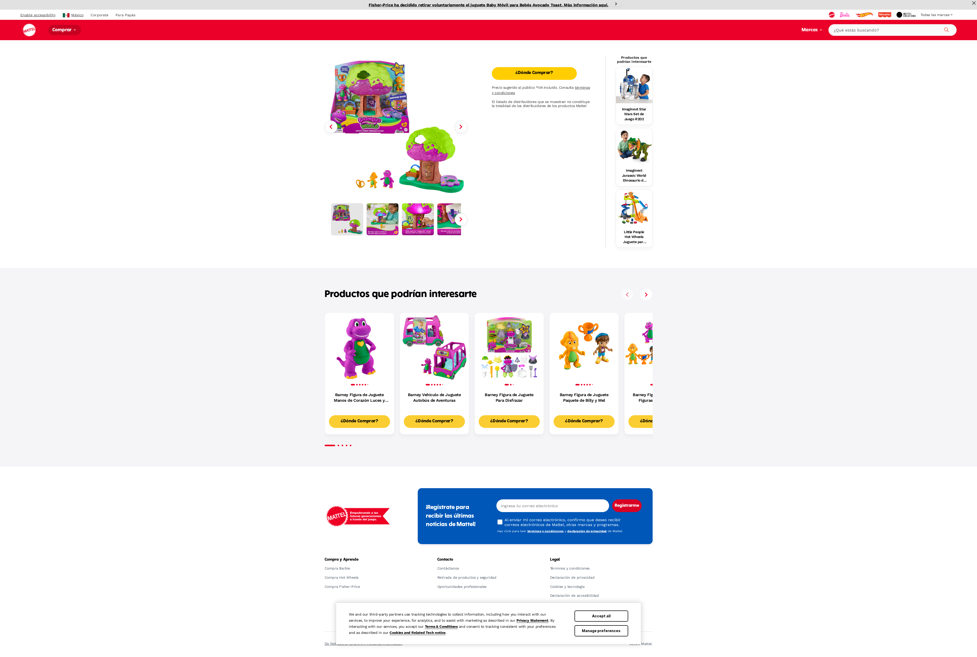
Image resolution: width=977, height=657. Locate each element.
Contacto (445, 559)
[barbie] (845, 15)
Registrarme (627, 506)
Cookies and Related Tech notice (418, 633)
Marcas (810, 30)
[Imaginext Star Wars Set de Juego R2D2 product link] (634, 85)
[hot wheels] (864, 15)
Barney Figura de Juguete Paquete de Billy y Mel (584, 397)
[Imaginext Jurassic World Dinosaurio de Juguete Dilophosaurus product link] (634, 146)
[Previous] (331, 127)
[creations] (906, 15)
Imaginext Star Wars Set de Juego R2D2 (634, 114)
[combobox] (892, 30)
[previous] (627, 294)
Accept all (601, 616)
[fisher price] (885, 15)
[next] (646, 294)
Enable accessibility (37, 15)
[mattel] (832, 15)
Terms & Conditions (441, 626)
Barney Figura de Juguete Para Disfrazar (509, 397)
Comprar (62, 30)
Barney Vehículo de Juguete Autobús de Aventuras (434, 397)
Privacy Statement (532, 620)
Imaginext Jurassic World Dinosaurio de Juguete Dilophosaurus (634, 175)
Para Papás (125, 15)
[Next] (616, 4)
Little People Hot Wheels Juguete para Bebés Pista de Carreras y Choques (634, 237)
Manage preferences (601, 631)
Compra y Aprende (341, 559)
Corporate (99, 15)
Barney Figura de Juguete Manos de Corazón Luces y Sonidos (359, 398)
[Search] (945, 29)
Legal (555, 559)
